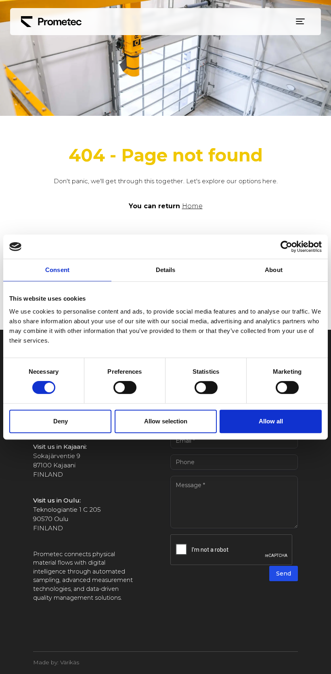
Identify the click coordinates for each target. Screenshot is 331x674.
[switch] (124, 387)
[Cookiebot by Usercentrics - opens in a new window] (286, 247)
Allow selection (165, 421)
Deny (60, 421)
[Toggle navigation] (300, 21)
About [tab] (274, 269)
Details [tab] (166, 269)
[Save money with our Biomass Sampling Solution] (51, 21)
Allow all (271, 421)
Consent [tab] (57, 269)
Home (192, 206)
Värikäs (69, 662)
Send (283, 573)
